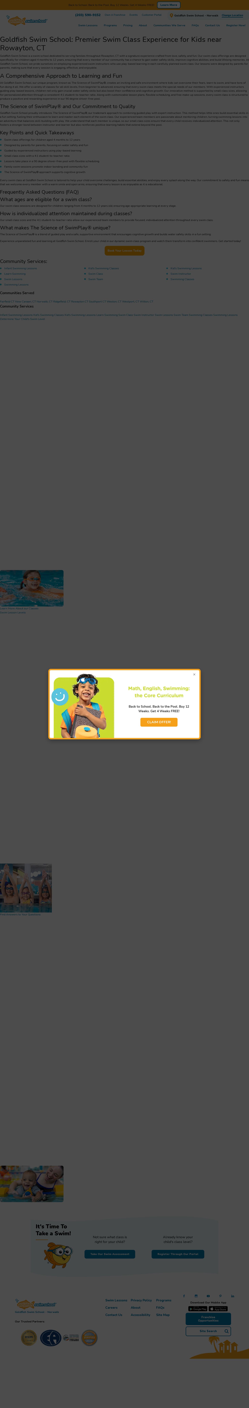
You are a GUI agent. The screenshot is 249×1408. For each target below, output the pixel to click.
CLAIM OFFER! (159, 722)
